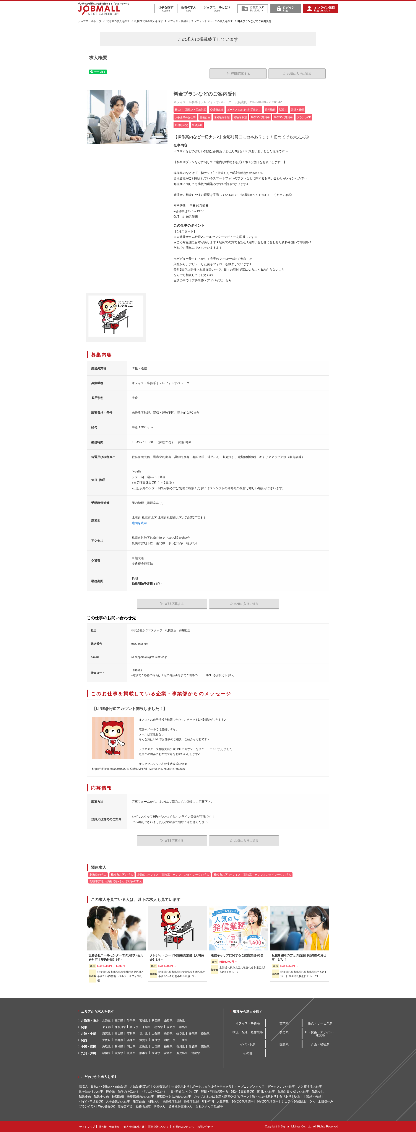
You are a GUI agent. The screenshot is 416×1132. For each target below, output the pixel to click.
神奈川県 (120, 1026)
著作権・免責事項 (109, 1126)
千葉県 (146, 1026)
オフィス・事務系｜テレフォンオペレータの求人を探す (200, 21)
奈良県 (156, 1039)
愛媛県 (193, 1046)
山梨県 (156, 1033)
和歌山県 (169, 1039)
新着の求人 (188, 8)
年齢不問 (208, 1101)
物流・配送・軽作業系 (247, 1032)
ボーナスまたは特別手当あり (212, 1086)
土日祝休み (325, 1101)
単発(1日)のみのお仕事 (293, 1091)
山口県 (156, 1046)
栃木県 (158, 1026)
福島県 (180, 1020)
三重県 (183, 1039)
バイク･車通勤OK (91, 1101)
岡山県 (131, 1046)
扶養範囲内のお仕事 (140, 1096)
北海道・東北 (90, 1020)
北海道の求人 (97, 875)
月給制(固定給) (140, 1086)
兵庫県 (131, 1039)
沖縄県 (196, 1052)
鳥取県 (106, 1046)
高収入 (83, 1086)
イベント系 (247, 1044)
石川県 (131, 1033)
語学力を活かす (128, 1091)
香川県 (180, 1046)
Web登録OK (106, 1106)
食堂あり (285, 1096)
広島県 (143, 1046)
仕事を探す (166, 8)
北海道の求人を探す (118, 21)
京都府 (119, 1039)
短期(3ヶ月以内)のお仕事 (174, 1096)
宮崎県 (168, 1052)
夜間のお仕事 (266, 1091)
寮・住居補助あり (264, 1096)
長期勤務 (118, 1096)
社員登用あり (180, 1086)
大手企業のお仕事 (118, 1101)
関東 (84, 1027)
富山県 (119, 1033)
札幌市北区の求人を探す (148, 21)
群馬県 (183, 1026)
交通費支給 (160, 1086)
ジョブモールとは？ (217, 8)
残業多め (85, 1096)
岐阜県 (180, 1033)
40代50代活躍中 (268, 1101)
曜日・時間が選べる (214, 1091)
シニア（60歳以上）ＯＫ (298, 1101)
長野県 (168, 1033)
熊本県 (143, 1052)
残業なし (318, 1091)
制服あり (154, 1101)
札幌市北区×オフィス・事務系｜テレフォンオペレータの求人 (252, 875)
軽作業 (110, 1091)
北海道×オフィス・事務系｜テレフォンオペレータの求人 (173, 875)
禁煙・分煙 (313, 1096)
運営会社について (158, 1126)
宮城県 (143, 1020)
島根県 (119, 1046)
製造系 (284, 1032)
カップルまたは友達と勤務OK (214, 1096)
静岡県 (193, 1033)
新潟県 (106, 1033)
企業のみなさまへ (183, 1126)
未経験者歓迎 (172, 1101)
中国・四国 (88, 1046)
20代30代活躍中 (243, 1101)
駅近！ (298, 1096)
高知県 (205, 1046)
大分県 (156, 1052)
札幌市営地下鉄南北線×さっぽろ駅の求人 (115, 881)
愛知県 (205, 1033)
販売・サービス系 (320, 1023)
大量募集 (223, 1101)
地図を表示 (139, 523)
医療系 (284, 1044)
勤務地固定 (143, 1106)
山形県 (168, 1020)
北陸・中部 (88, 1033)
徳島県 (168, 1046)
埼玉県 (134, 1026)
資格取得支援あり (181, 1106)
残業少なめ (101, 1096)
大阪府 (106, 1039)
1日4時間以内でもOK (183, 1091)
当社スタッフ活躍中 (209, 1106)
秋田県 (156, 1020)
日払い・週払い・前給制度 (109, 1086)
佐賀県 (119, 1052)
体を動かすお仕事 (91, 1091)
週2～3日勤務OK (242, 1091)
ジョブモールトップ (89, 21)
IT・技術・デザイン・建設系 (320, 1033)
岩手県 (131, 1020)
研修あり (160, 1106)
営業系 (284, 1023)
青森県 (119, 1020)
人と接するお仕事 (310, 1086)
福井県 (143, 1033)
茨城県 (171, 1026)
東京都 (106, 1026)
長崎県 (131, 1052)
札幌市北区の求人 (122, 875)
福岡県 (106, 1052)
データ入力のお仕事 (281, 1086)
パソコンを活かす (154, 1091)
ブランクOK (87, 1106)
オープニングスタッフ (249, 1086)
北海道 (106, 1020)
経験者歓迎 (191, 1101)
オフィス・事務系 (248, 1023)
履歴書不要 (125, 1106)
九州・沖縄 (88, 1053)
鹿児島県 (182, 1052)
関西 (84, 1040)
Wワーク (243, 1096)
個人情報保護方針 (134, 1126)
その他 (247, 1053)
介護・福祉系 (320, 1044)
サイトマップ (87, 1126)
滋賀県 (143, 1039)
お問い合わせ (205, 1126)
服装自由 (139, 1101)
